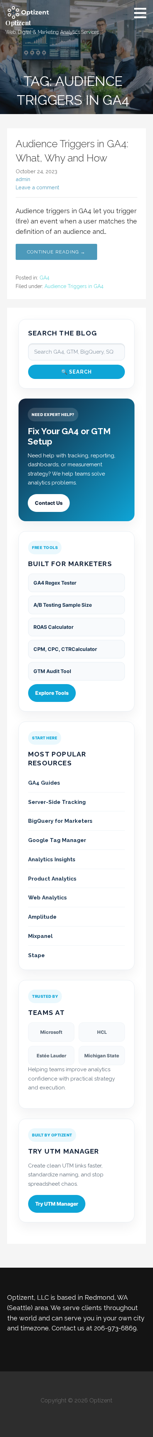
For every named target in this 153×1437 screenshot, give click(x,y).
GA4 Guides (44, 783)
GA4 (44, 278)
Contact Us (49, 503)
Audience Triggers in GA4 (74, 286)
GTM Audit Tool (52, 671)
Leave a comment (37, 187)
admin (23, 179)
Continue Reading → (56, 252)
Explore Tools (52, 693)
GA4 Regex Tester (54, 583)
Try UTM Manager (56, 1204)
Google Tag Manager (57, 840)
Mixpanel (40, 936)
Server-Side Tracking (57, 802)
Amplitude (42, 917)
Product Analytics (52, 879)
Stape (36, 955)
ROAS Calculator (53, 627)
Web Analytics (47, 897)
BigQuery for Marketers (60, 821)
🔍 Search (76, 372)
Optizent (18, 23)
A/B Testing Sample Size (62, 605)
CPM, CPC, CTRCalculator (65, 649)
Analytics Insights (51, 859)
